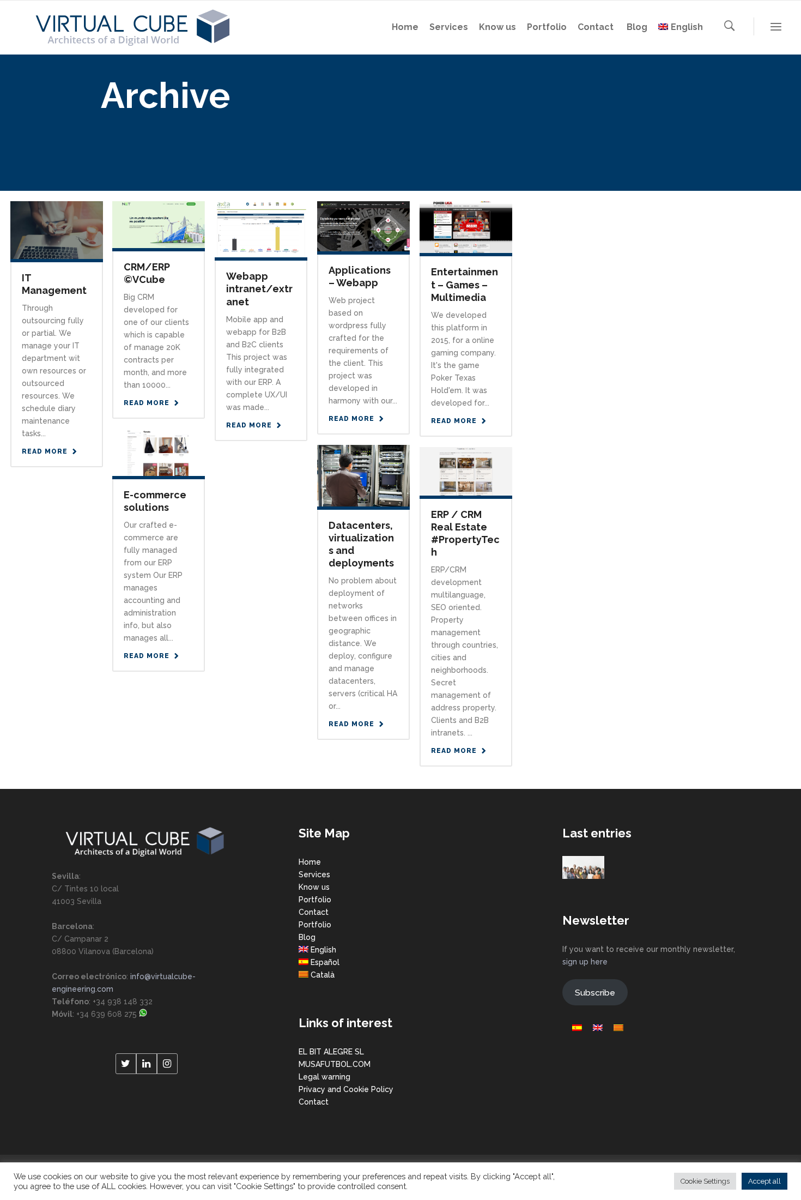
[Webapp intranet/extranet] (261, 228)
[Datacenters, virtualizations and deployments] (363, 475)
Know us (314, 887)
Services (314, 874)
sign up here (585, 961)
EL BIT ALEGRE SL (331, 1051)
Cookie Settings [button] (705, 1181)
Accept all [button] (764, 1181)
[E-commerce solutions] (158, 452)
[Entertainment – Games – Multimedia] (466, 226)
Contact (314, 912)
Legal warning (324, 1076)
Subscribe (595, 992)
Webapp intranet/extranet (259, 288)
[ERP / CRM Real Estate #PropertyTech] (466, 470)
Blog (307, 937)
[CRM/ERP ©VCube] (158, 224)
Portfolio (315, 899)
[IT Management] (56, 229)
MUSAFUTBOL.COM (335, 1064)
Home (310, 862)
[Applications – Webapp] (363, 225)
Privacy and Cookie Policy (346, 1089)
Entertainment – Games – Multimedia (464, 284)
